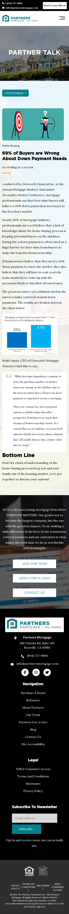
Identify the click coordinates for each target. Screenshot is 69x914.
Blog (33, 729)
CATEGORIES (14, 93)
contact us (34, 592)
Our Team (33, 715)
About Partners (33, 707)
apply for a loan (34, 578)
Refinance (33, 700)
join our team (34, 563)
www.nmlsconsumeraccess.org (20, 903)
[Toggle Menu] (62, 18)
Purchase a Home (33, 693)
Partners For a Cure (33, 722)
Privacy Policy (33, 791)
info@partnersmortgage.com (22, 7)
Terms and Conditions (33, 776)
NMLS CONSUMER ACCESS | (58, 887)
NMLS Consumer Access (33, 769)
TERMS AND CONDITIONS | (28, 887)
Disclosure (33, 783)
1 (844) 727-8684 (13, 3)
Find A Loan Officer (55, 5)
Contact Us (33, 737)
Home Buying (11, 146)
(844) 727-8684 (37, 655)
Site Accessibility (33, 744)
